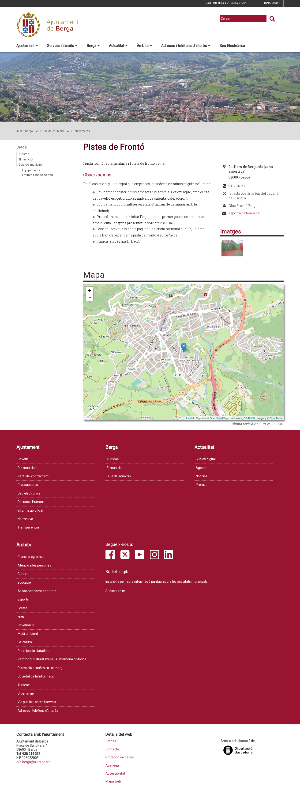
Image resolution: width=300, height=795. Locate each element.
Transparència (28, 527)
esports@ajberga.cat (244, 213)
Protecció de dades (119, 757)
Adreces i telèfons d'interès (184, 45)
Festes (22, 608)
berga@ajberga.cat (36, 762)
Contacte (112, 749)
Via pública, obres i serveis (37, 702)
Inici (19, 131)
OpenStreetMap (219, 418)
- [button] (89, 297)
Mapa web (113, 781)
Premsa (201, 485)
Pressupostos (28, 485)
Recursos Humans (31, 502)
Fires (21, 616)
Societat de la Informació (36, 676)
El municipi (26, 159)
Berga (91, 45)
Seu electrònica (29, 493)
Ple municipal (27, 468)
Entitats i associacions (37, 175)
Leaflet (190, 418)
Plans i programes (31, 557)
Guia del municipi (53, 131)
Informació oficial (30, 510)
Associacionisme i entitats (37, 591)
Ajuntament (25, 45)
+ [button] (89, 290)
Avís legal (112, 765)
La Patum (25, 642)
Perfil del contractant (33, 476)
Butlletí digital (206, 459)
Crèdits (110, 741)
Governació (26, 625)
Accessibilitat (115, 773)
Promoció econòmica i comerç (40, 668)
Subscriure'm (115, 591)
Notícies (201, 476)
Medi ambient (28, 633)
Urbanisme (26, 693)
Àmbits (143, 45)
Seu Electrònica (232, 45)
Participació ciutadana (34, 651)
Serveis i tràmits (60, 45)
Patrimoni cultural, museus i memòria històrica (52, 659)
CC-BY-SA (249, 418)
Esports (23, 599)
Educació (24, 582)
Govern (23, 459)
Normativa (25, 519)
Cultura (23, 574)
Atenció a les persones (34, 565)
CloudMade (276, 418)
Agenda (201, 468)
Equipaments (81, 131)
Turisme (24, 154)
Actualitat (116, 45)
